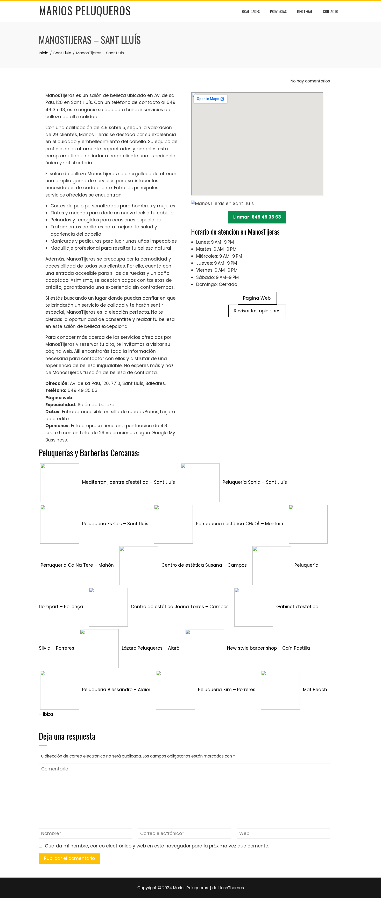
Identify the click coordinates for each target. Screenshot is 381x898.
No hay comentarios (310, 81)
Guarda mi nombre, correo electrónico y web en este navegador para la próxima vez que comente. (157, 846)
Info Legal (305, 11)
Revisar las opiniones (257, 311)
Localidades (250, 11)
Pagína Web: (257, 298)
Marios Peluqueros (85, 10)
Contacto (330, 11)
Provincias (278, 11)
